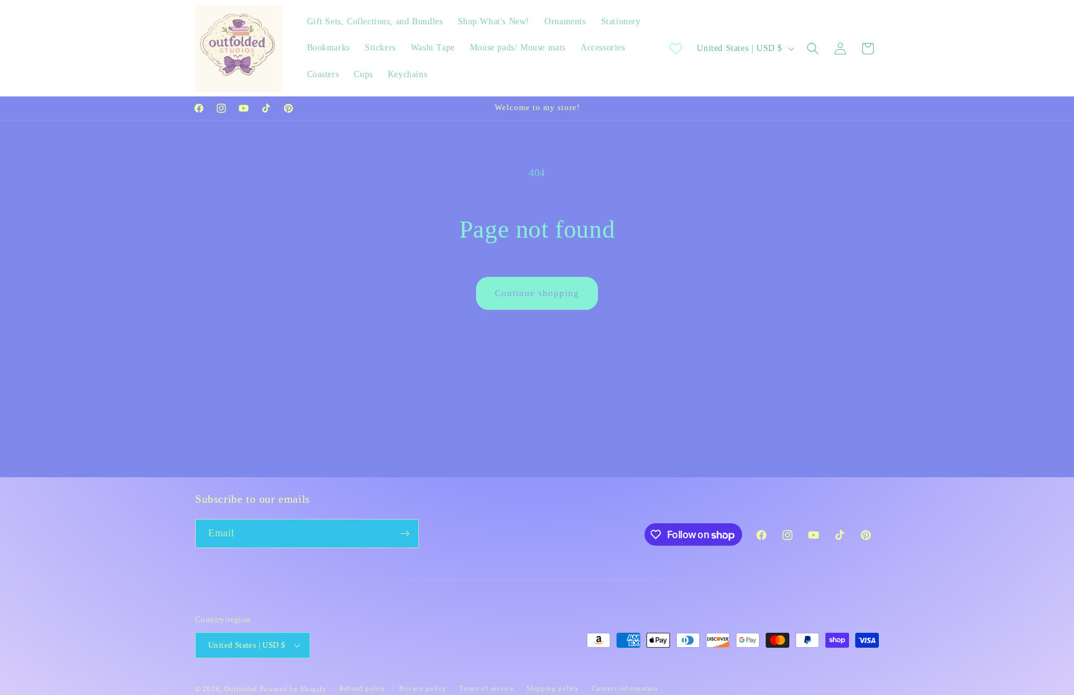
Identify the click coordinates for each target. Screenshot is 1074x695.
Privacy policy (423, 688)
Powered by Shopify (293, 689)
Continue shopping (537, 293)
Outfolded (240, 689)
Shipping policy (552, 688)
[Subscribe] (404, 533)
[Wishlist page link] (675, 48)
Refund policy (362, 688)
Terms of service (486, 688)
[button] (813, 48)
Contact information (625, 688)
